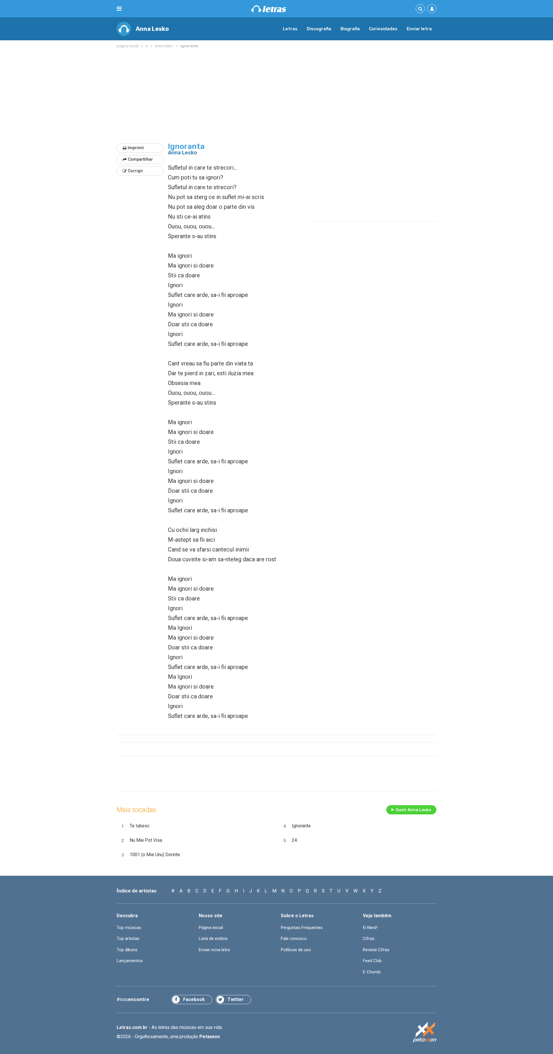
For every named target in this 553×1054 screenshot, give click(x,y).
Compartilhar (140, 159)
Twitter (236, 999)
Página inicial (211, 927)
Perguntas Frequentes (302, 927)
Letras (290, 28)
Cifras (368, 938)
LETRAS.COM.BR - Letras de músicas (268, 8)
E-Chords (372, 972)
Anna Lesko (152, 28)
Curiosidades (383, 28)
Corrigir (135, 170)
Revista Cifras (376, 949)
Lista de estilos (213, 938)
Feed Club (372, 960)
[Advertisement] (276, 96)
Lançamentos (130, 960)
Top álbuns (127, 949)
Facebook (194, 999)
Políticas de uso (296, 949)
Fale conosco (294, 938)
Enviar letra (419, 28)
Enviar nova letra (214, 949)
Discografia (319, 28)
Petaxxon (209, 1036)
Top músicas (129, 927)
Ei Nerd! (370, 927)
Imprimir (136, 147)
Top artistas (128, 938)
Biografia (350, 28)
